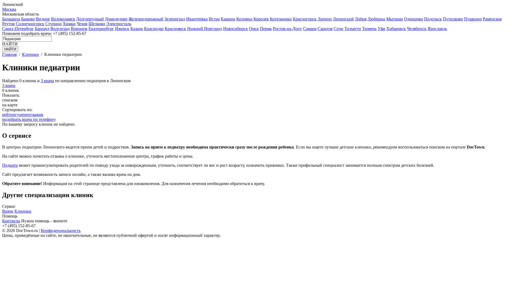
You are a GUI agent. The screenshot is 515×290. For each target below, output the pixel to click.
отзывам (35, 114)
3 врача (47, 80)
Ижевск (122, 28)
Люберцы (376, 19)
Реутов (8, 23)
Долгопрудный (90, 19)
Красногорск (305, 19)
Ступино (53, 23)
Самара (310, 28)
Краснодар (154, 28)
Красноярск (175, 28)
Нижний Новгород (204, 28)
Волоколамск (63, 19)
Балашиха (11, 19)
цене (23, 114)
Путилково (453, 19)
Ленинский (343, 19)
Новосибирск (235, 28)
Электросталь (118, 23)
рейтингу (10, 114)
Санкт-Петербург (18, 28)
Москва (9, 9)
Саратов (325, 28)
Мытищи (394, 19)
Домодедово (116, 19)
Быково (28, 19)
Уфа (381, 28)
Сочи (338, 28)
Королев (261, 19)
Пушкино (473, 19)
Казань (136, 28)
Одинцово (413, 19)
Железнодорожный (145, 19)
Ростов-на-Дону (287, 28)
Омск (254, 28)
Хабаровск (396, 28)
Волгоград (60, 28)
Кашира (228, 19)
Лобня (360, 19)
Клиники (22, 211)
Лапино (325, 19)
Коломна (244, 19)
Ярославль (437, 28)
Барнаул (42, 28)
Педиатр (10, 165)
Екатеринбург (101, 28)
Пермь (266, 28)
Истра (214, 19)
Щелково (97, 23)
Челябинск (416, 28)
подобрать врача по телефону (29, 119)
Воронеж (79, 28)
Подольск (433, 19)
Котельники (281, 19)
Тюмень (369, 28)
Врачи (7, 211)
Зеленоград (174, 19)
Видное (43, 19)
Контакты (11, 221)
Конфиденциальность (60, 230)
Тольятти (352, 28)
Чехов (82, 23)
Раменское (492, 19)
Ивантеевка (197, 19)
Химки (69, 23)
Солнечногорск (30, 23)
